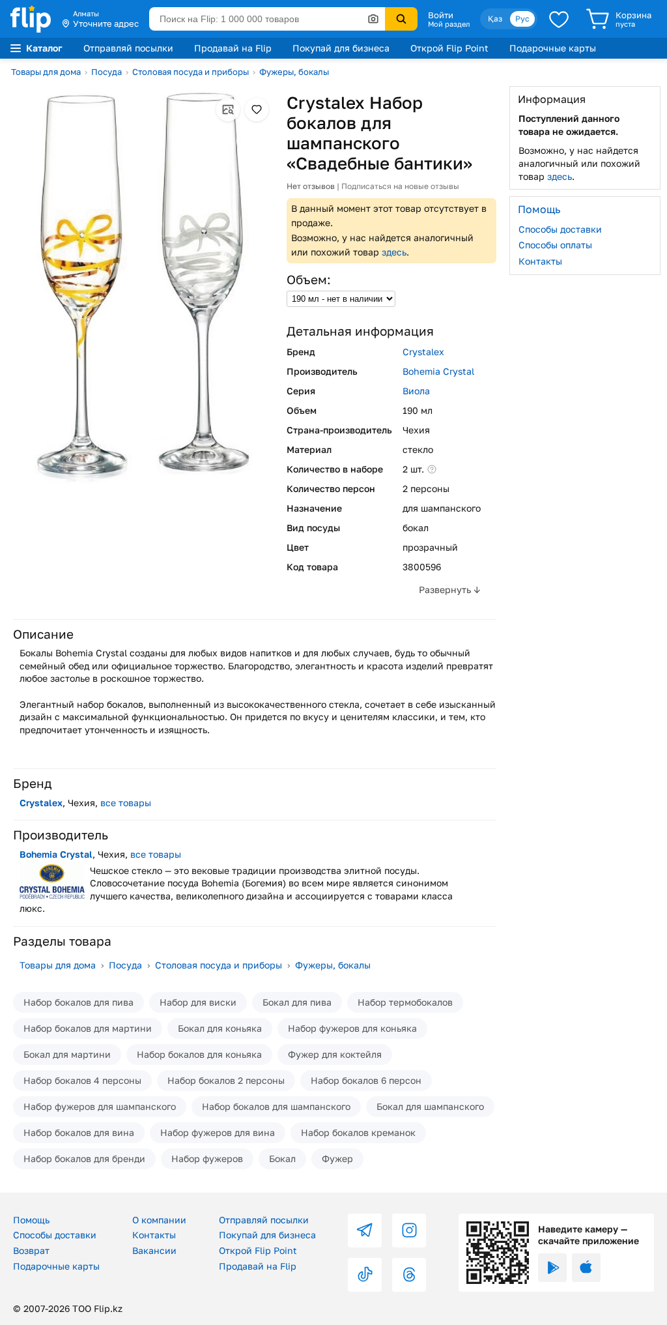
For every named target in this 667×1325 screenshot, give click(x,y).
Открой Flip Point (449, 47)
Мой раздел (449, 24)
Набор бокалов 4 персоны (82, 1080)
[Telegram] (365, 1230)
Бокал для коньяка (220, 1028)
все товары (125, 802)
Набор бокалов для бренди (84, 1158)
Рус (522, 18)
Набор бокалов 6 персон (366, 1080)
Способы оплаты (555, 244)
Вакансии (154, 1250)
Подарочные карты (552, 47)
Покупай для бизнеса (341, 47)
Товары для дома (46, 71)
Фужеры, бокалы (294, 71)
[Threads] (409, 1275)
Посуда (106, 71)
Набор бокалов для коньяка (199, 1054)
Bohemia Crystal (438, 371)
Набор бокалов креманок (358, 1132)
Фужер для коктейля (335, 1054)
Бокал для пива (297, 1002)
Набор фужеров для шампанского (99, 1106)
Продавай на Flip (233, 47)
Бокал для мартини (67, 1054)
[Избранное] (559, 19)
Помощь (31, 1219)
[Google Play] (552, 1267)
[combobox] (267, 19)
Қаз (495, 18)
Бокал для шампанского (430, 1106)
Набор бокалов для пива (78, 1002)
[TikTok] (365, 1275)
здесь (394, 251)
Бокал (282, 1158)
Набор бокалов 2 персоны (226, 1080)
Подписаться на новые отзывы (400, 186)
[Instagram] (409, 1230)
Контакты (540, 261)
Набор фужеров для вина (217, 1132)
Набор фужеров (207, 1158)
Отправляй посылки (128, 47)
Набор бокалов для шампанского (276, 1106)
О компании (159, 1219)
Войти (440, 15)
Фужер (337, 1158)
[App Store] (586, 1267)
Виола (416, 390)
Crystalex (423, 351)
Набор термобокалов (405, 1002)
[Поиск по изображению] (373, 19)
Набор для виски (198, 1002)
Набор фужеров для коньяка (352, 1028)
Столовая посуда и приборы (190, 71)
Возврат (31, 1250)
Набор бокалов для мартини (87, 1028)
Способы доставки (560, 229)
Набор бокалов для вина (78, 1132)
